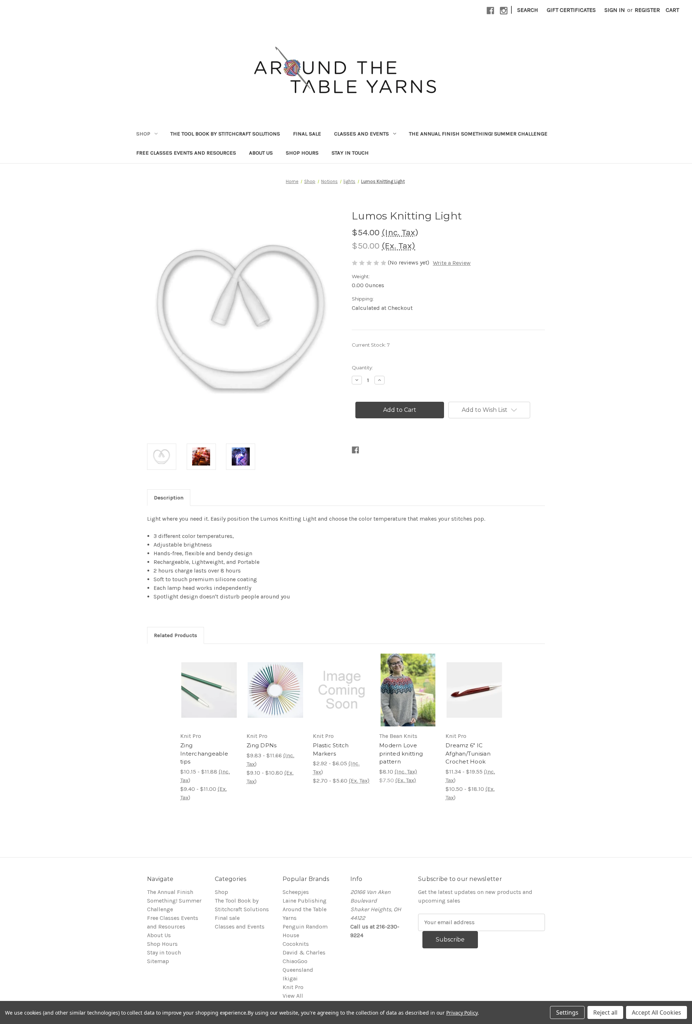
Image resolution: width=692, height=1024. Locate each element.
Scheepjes (296, 892)
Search (527, 9)
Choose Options (209, 690)
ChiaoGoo (295, 961)
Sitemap (158, 961)
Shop (143, 133)
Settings (567, 1012)
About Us (261, 153)
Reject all (605, 1012)
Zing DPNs (261, 745)
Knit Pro (293, 987)
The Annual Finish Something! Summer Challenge (478, 133)
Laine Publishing (305, 900)
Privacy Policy (462, 1012)
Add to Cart (408, 690)
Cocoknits (296, 943)
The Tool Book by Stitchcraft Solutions (225, 133)
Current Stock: (371, 345)
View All (293, 995)
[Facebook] (490, 10)
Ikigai (290, 978)
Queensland (298, 969)
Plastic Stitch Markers (331, 749)
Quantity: (362, 367)
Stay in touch (350, 153)
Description (168, 497)
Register (647, 9)
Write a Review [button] (452, 262)
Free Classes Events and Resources (186, 153)
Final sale (307, 133)
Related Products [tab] (175, 635)
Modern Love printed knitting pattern (401, 753)
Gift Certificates (571, 9)
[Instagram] (503, 10)
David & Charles (304, 952)
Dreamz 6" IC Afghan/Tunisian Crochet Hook (468, 753)
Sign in (614, 9)
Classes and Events (361, 133)
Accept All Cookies (656, 1012)
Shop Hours (302, 153)
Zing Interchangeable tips (204, 753)
